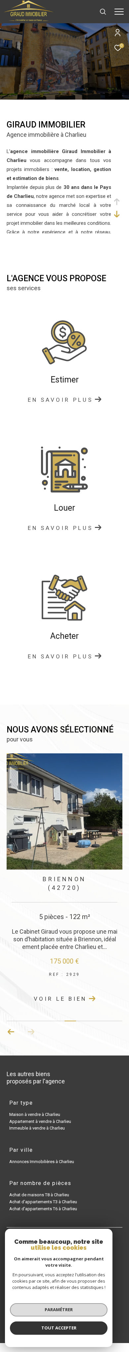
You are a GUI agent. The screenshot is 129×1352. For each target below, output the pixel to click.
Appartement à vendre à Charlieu (40, 1121)
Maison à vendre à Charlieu (34, 1114)
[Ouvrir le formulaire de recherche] (103, 11)
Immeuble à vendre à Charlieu (37, 1128)
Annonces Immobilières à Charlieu (41, 1161)
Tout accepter (58, 1328)
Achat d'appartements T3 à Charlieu (43, 1201)
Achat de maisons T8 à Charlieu (39, 1194)
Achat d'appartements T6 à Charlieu (43, 1208)
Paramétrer (59, 1309)
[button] (11, 1032)
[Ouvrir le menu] (119, 11)
